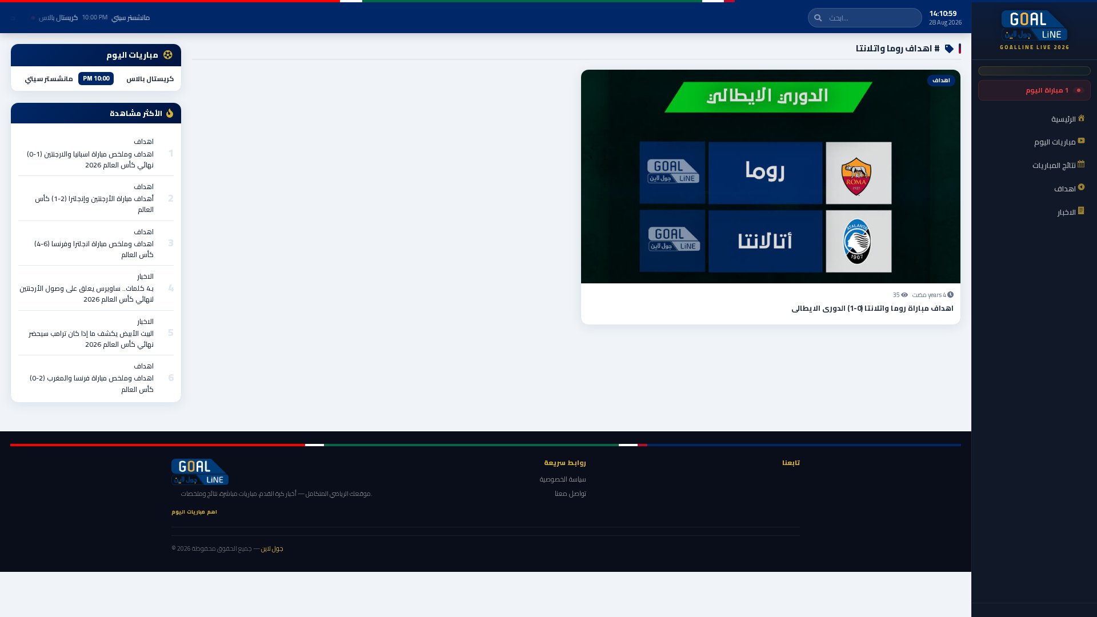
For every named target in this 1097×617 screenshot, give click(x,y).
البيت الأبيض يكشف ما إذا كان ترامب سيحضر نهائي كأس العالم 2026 (91, 339)
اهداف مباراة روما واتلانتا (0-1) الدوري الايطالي (872, 308)
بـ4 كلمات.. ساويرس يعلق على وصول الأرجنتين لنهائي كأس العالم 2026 (86, 294)
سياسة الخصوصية (563, 479)
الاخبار (145, 276)
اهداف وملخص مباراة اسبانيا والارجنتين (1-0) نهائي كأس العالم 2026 (90, 159)
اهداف (144, 141)
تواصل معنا (570, 493)
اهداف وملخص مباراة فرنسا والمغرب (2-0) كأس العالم (92, 383)
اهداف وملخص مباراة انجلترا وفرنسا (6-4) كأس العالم (94, 249)
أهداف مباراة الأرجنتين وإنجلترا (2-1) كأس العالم (94, 204)
